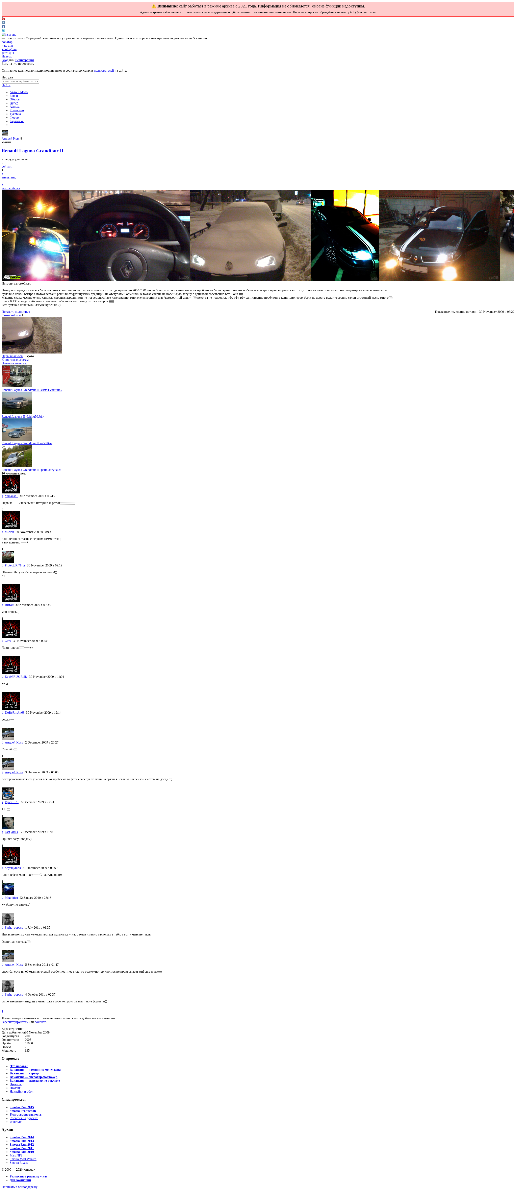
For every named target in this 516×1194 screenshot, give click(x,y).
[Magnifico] (8, 894)
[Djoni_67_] (8, 798)
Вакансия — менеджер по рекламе (35, 1080)
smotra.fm (16, 1121)
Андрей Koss (11, 138)
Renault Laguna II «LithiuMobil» (23, 416)
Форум (14, 117)
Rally (24, 676)
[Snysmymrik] (11, 864)
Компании (17, 110)
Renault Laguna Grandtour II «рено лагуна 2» (32, 469)
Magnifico (11, 897)
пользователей (104, 70)
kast (7, 832)
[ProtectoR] (8, 561)
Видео (14, 103)
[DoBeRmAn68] (11, 709)
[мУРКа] (17, 439)
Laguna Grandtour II (41, 150)
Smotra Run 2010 (22, 1151)
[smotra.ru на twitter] (3, 31)
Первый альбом (12, 356)
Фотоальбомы (11, 315)
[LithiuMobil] (17, 413)
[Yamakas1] (11, 492)
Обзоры (15, 99)
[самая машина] (17, 386)
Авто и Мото (19, 92)
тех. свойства (11, 188)
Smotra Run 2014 (22, 1137)
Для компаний (20, 1180)
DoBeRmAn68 (14, 712)
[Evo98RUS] (11, 673)
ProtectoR (11, 565)
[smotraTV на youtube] (3, 19)
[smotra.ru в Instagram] (9, 34)
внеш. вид (9, 177)
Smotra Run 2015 (22, 1107)
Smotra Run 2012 (22, 1144)
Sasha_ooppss (14, 927)
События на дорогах (24, 1118)
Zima (8, 640)
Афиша (15, 106)
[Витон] (11, 601)
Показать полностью (16, 311)
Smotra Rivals (19, 1162)
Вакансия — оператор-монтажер (33, 1077)
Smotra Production (23, 1111)
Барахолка (17, 121)
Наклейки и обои (21, 1091)
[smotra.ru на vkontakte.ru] (3, 23)
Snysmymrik (13, 868)
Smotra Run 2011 (22, 1148)
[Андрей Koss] (5, 135)
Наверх (7, 56)
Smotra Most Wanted (23, 1159)
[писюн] (11, 528)
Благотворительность (26, 1114)
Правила (16, 1084)
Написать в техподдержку (19, 1187)
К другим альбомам (15, 359)
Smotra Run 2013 (22, 1141)
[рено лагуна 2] (17, 466)
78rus (21, 565)
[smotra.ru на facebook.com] (3, 27)
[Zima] (11, 637)
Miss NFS (16, 1155)
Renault (10, 150)
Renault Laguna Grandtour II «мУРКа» (27, 443)
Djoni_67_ (12, 802)
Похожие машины (14, 363)
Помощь (15, 1088)
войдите (40, 1022)
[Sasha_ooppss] (8, 924)
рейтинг (7, 166)
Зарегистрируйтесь (15, 1022)
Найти (6, 85)
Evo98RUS (12, 676)
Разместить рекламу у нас (28, 1176)
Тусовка (15, 114)
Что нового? (19, 1066)
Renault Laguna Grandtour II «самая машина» (32, 390)
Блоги (14, 95)
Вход (5, 60)
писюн (9, 532)
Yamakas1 (11, 496)
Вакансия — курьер (24, 1073)
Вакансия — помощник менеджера (35, 1069)
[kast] (8, 828)
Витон (9, 605)
